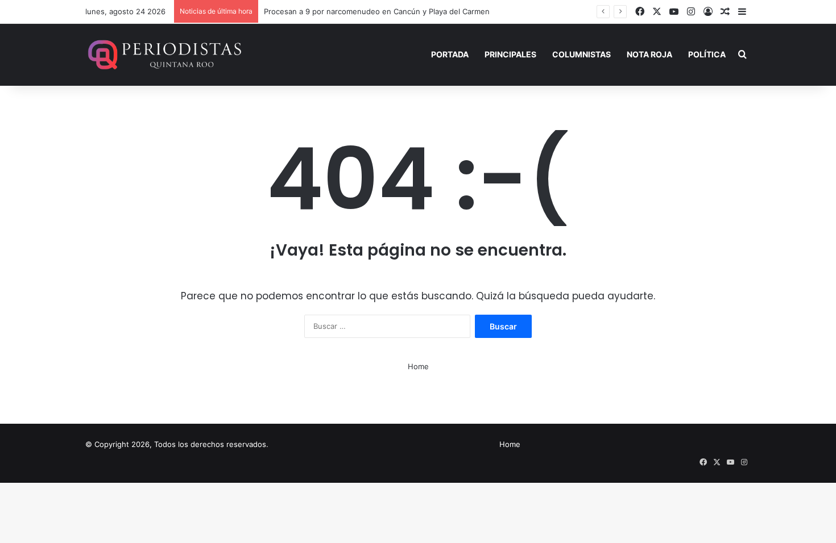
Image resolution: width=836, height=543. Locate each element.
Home (418, 366)
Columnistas (581, 54)
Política (707, 54)
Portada (450, 54)
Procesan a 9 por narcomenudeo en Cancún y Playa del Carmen (377, 11)
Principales (510, 54)
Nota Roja (649, 54)
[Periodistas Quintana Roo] (163, 54)
